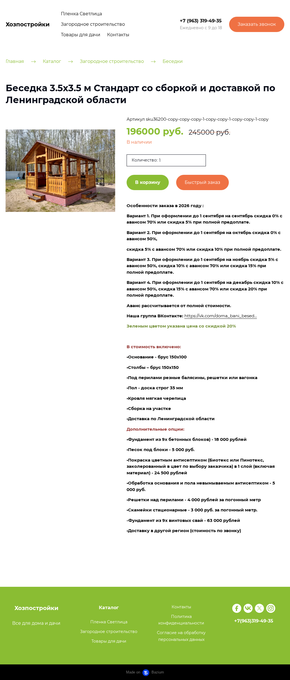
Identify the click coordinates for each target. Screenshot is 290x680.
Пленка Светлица (81, 13)
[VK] (248, 608)
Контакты (118, 34)
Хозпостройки (28, 24)
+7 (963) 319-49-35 (201, 21)
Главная (15, 61)
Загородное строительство (93, 24)
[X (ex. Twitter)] (259, 608)
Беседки (173, 61)
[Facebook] (236, 608)
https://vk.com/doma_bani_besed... (220, 315)
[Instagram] (270, 608)
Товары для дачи (80, 34)
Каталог (52, 61)
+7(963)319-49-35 (253, 621)
